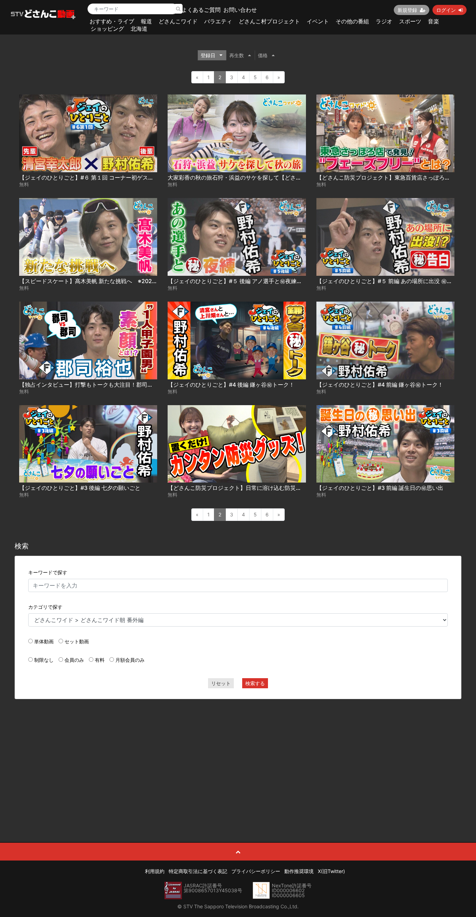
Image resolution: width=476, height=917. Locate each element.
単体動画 (44, 641)
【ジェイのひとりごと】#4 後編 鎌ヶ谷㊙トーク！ (231, 384)
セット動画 (76, 641)
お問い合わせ (240, 9)
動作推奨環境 (299, 871)
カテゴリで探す (45, 607)
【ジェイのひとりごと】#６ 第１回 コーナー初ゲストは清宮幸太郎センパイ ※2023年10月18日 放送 (144, 177)
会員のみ (74, 660)
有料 (100, 660)
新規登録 (407, 10)
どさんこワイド (178, 21)
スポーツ (410, 21)
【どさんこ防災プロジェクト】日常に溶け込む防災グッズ (240, 487)
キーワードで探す (47, 572)
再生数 (236, 55)
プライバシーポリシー (255, 871)
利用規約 (154, 871)
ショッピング (107, 28)
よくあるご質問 (201, 9)
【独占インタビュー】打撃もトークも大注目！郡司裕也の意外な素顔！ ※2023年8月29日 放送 (140, 384)
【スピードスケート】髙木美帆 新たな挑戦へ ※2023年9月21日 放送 (106, 281)
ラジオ (384, 21)
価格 (263, 55)
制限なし (44, 660)
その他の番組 (352, 21)
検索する (255, 683)
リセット (221, 683)
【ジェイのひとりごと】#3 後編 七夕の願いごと (79, 487)
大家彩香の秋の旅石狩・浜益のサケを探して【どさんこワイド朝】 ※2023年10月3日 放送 (280, 177)
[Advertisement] (238, 755)
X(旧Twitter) (331, 871)
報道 (146, 21)
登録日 (208, 55)
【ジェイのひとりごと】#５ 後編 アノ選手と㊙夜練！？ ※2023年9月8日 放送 (265, 281)
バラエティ (218, 21)
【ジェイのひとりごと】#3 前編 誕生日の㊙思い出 (379, 487)
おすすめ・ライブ (112, 21)
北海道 (139, 28)
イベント (318, 21)
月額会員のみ (130, 660)
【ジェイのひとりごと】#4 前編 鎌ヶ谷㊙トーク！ (379, 384)
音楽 (433, 21)
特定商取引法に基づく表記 (198, 871)
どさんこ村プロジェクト (269, 21)
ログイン (446, 10)
